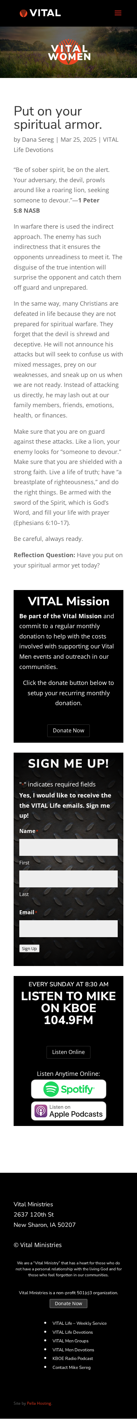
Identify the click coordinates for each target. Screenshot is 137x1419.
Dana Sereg (38, 139)
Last (24, 894)
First (24, 862)
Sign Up (29, 948)
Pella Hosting (39, 1403)
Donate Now (68, 730)
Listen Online (68, 1052)
